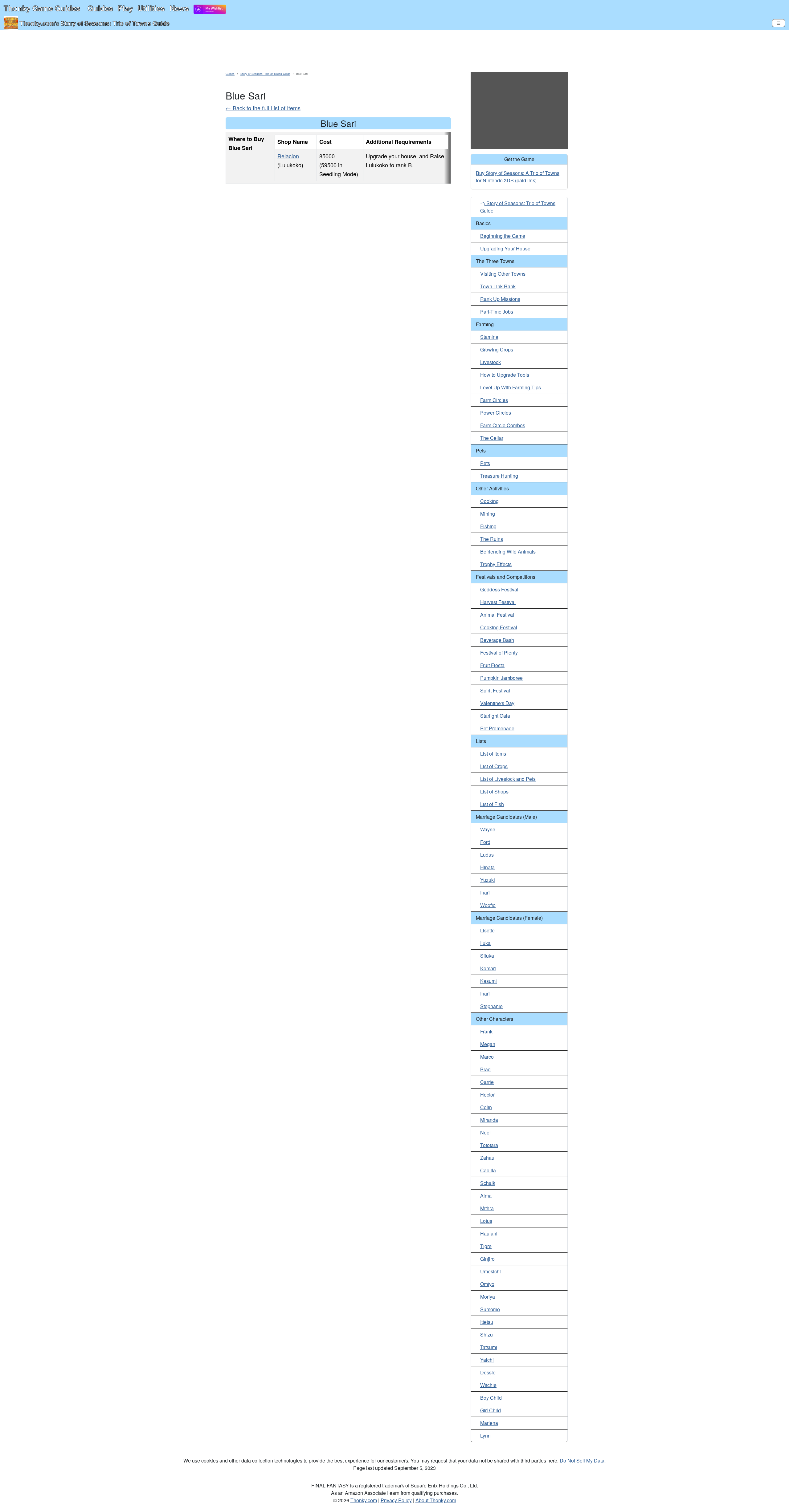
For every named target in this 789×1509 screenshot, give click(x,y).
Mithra (487, 1208)
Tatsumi (488, 1347)
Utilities (151, 8)
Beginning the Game (502, 235)
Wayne (487, 829)
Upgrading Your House (505, 248)
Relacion (288, 156)
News (179, 8)
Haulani (488, 1233)
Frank (486, 1031)
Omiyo (487, 1284)
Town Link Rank (498, 286)
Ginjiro (487, 1258)
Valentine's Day (497, 703)
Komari (488, 968)
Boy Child (491, 1397)
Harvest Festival (498, 602)
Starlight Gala (495, 715)
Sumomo (490, 1309)
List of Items (493, 753)
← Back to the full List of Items (263, 108)
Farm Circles (494, 400)
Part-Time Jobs (496, 311)
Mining (487, 513)
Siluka (487, 955)
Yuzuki (487, 879)
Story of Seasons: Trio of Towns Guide (115, 23)
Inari (485, 892)
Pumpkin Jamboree (501, 677)
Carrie (487, 1081)
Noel (485, 1132)
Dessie (488, 1372)
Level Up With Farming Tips (510, 387)
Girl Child (490, 1410)
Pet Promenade (497, 728)
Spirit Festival (495, 690)
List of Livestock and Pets (508, 778)
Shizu (486, 1334)
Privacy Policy (396, 1500)
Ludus (487, 854)
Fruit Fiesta (492, 665)
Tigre (486, 1246)
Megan (487, 1044)
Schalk (487, 1183)
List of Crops (494, 766)
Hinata (487, 867)
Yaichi (487, 1359)
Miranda (489, 1119)
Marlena (489, 1422)
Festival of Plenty (499, 652)
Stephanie (491, 1006)
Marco (487, 1056)
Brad (485, 1069)
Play (125, 8)
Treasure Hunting (499, 475)
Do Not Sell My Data (582, 1460)
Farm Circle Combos (502, 425)
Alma (486, 1195)
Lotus (486, 1220)
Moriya (487, 1296)
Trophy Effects (496, 564)
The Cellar (491, 437)
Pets (485, 463)
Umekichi (490, 1271)
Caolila (488, 1170)
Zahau (487, 1157)
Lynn (485, 1435)
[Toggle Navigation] (778, 23)
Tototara (489, 1145)
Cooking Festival (498, 627)
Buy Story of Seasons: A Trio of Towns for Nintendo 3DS (517, 176)
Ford (485, 842)
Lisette (487, 930)
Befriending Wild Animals (508, 551)
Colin (486, 1107)
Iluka (485, 943)
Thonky (42, 8)
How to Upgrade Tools (504, 374)
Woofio (488, 905)
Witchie (488, 1385)
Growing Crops (496, 349)
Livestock (490, 362)
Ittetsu (486, 1321)
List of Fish (492, 804)
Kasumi (488, 980)
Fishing (488, 526)
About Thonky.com (435, 1500)
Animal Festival (497, 614)
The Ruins (491, 538)
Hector (487, 1094)
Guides (100, 8)
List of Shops (494, 791)
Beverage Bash (497, 639)
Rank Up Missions (500, 298)
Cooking (489, 501)
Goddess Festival (499, 589)
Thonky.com (37, 23)
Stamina (489, 336)
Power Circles (495, 412)
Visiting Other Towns (502, 273)
